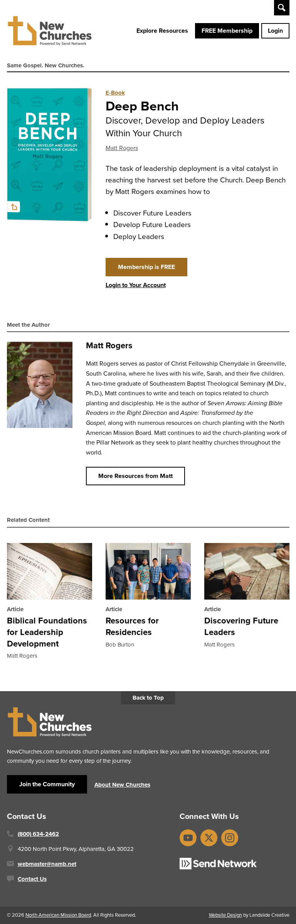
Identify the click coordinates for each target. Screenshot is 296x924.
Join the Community (47, 784)
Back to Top (148, 697)
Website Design (225, 915)
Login (275, 30)
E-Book (115, 93)
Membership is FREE (146, 266)
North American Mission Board (58, 915)
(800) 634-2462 (38, 834)
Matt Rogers (122, 148)
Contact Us (32, 879)
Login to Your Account (136, 285)
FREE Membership (227, 30)
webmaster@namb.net (47, 864)
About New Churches (122, 784)
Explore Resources (162, 30)
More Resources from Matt (135, 475)
